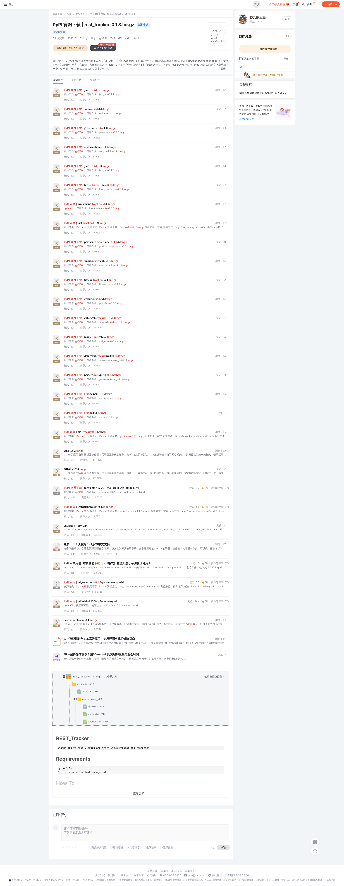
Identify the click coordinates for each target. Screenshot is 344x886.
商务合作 (126, 875)
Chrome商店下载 (213, 880)
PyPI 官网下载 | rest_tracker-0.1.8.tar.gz (94, 24)
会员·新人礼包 (277, 4)
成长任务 (307, 4)
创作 (330, 4)
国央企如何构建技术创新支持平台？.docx (262, 93)
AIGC (128, 38)
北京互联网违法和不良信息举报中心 (134, 880)
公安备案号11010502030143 (26, 880)
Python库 (59, 31)
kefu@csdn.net (196, 875)
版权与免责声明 (246, 880)
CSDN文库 (176, 871)
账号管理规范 (229, 880)
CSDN (164, 871)
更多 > (288, 36)
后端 (69, 13)
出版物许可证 (272, 880)
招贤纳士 (113, 875)
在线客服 (217, 875)
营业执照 (285, 880)
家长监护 (158, 880)
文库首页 (57, 13)
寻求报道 (139, 875)
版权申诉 (143, 24)
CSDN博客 (191, 871)
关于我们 (100, 875)
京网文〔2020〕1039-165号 (80, 880)
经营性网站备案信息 (105, 880)
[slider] (69, 847)
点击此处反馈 (246, 119)
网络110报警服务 (173, 880)
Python (80, 13)
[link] (57, 13)
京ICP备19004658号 (53, 880)
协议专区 (152, 875)
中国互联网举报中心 (193, 880)
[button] (225, 68)
